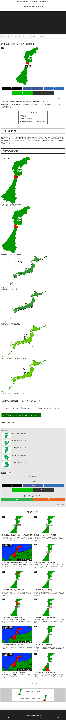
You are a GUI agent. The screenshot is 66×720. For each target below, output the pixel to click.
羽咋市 (10, 472)
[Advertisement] (33, 22)
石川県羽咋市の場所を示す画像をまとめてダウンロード (21, 415)
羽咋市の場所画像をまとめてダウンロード (33, 121)
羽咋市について (25, 116)
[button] (43, 93)
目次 (31, 112)
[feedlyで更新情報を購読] (17, 499)
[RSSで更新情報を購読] (49, 499)
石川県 (4, 472)
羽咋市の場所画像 (26, 118)
